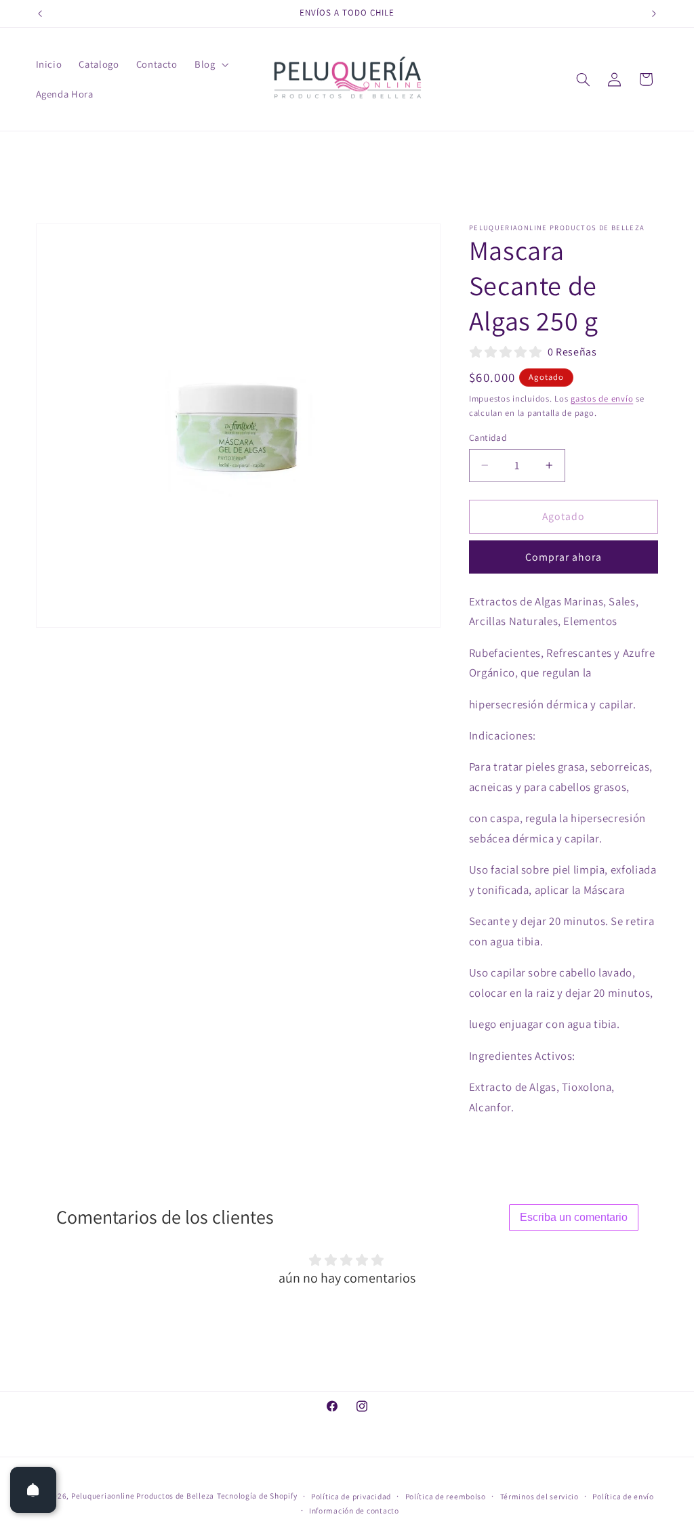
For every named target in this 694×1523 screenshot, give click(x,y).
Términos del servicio (539, 1496)
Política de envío (623, 1496)
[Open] (33, 1490)
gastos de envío (602, 398)
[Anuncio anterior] (40, 13)
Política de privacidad (351, 1496)
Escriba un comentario (574, 1217)
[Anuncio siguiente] (654, 13)
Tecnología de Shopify (257, 1495)
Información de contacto (354, 1510)
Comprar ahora (564, 557)
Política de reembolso (445, 1496)
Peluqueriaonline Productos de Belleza (142, 1495)
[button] (210, 64)
